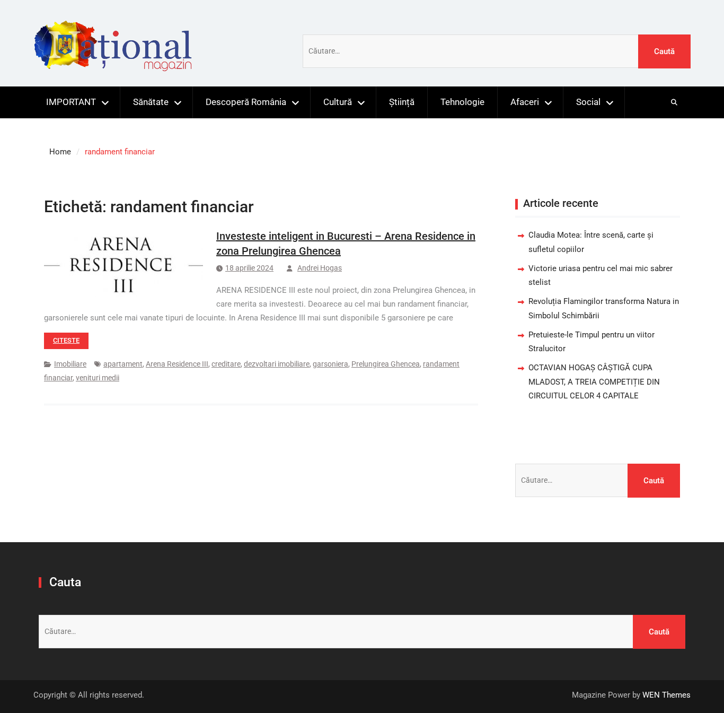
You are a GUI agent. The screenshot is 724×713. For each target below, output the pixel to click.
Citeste (66, 340)
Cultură (337, 102)
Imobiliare (70, 364)
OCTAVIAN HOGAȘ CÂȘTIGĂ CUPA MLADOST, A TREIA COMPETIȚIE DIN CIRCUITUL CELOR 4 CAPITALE (594, 382)
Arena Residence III (177, 364)
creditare (226, 364)
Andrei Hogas (319, 268)
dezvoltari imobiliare (277, 364)
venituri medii (97, 377)
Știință (401, 102)
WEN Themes (666, 695)
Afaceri (524, 102)
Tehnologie (462, 102)
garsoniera (330, 364)
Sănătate (151, 102)
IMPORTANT (71, 102)
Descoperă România (246, 102)
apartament (123, 364)
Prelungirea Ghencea (385, 364)
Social (588, 102)
